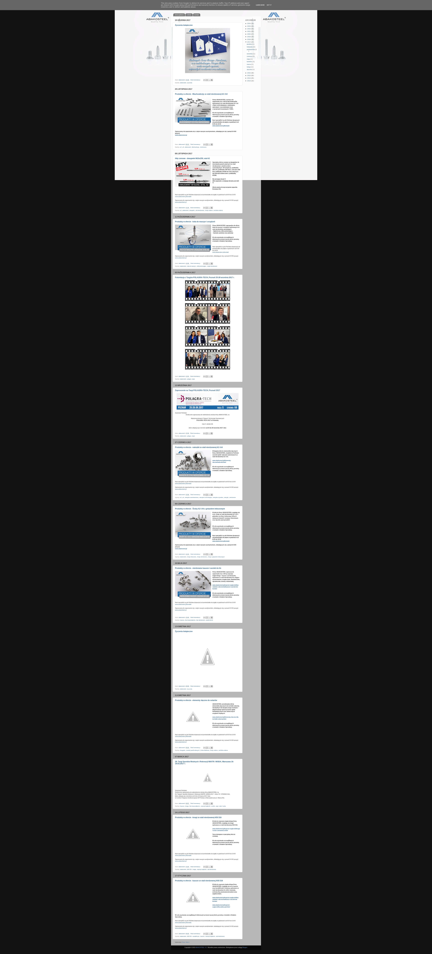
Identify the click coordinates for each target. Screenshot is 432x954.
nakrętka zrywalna (218, 497)
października (251, 49)
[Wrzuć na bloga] (207, 80)
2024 (249, 23)
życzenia (189, 82)
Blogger (244, 947)
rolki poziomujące (202, 266)
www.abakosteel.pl (181, 135)
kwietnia (249, 61)
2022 (249, 29)
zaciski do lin (209, 620)
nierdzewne (203, 147)
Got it (269, 5)
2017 (249, 42)
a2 (181, 147)
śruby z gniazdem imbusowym (216, 557)
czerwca (249, 56)
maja (248, 59)
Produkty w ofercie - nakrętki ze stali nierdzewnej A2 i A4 (199, 447)
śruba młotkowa (204, 750)
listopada (250, 47)
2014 (249, 78)
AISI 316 (189, 869)
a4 (183, 147)
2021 (249, 31)
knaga (187, 806)
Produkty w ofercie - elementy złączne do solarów (196, 700)
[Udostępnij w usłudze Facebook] (212, 80)
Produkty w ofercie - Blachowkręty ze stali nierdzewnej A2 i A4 (201, 94)
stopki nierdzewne (212, 266)
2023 (249, 26)
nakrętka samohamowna (192, 497)
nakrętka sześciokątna (205, 497)
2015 (249, 75)
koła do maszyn (191, 266)
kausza (182, 620)
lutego (249, 67)
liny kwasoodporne (190, 620)
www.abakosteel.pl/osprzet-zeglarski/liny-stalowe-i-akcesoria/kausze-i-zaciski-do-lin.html (225, 587)
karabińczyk (196, 936)
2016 (249, 73)
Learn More (260, 5)
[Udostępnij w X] (209, 80)
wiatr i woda (222, 806)
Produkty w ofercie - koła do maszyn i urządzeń (195, 222)
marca (249, 64)
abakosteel (183, 82)
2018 (249, 39)
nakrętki (226, 497)
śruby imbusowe (191, 557)
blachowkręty (195, 147)
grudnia (249, 44)
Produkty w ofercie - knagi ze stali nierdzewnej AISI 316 (198, 817)
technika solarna (218, 210)
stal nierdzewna (200, 210)
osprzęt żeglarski (206, 806)
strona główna (179, 15)
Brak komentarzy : (196, 80)
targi (193, 379)
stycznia (249, 69)
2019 (249, 36)
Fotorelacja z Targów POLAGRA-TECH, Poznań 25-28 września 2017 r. (204, 277)
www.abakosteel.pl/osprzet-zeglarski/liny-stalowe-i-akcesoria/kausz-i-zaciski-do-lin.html (225, 899)
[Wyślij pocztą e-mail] (204, 80)
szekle (213, 806)
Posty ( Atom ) (186, 942)
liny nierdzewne (200, 620)
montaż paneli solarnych (193, 750)
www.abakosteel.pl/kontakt (221, 126)
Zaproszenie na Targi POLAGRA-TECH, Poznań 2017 (197, 390)
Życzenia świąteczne (184, 25)
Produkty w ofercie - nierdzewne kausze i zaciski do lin (198, 568)
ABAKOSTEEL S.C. (201, 947)
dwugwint (192, 210)
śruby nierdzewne (202, 557)
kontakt (196, 15)
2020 (249, 34)
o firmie (189, 15)
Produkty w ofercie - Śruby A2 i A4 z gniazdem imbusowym (200, 509)
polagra (189, 379)
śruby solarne (209, 210)
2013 (249, 81)
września (250, 54)
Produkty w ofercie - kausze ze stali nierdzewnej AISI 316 (199, 881)
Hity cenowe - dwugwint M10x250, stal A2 (192, 158)
